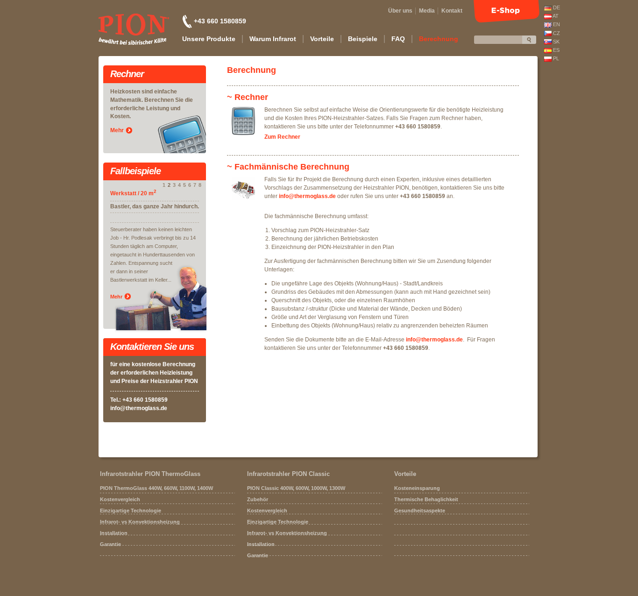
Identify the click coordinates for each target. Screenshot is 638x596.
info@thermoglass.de (138, 408)
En (556, 24)
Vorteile (405, 473)
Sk (556, 41)
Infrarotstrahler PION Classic (288, 473)
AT (555, 16)
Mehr (117, 130)
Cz (556, 33)
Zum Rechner (282, 137)
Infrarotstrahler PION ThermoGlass (150, 473)
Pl (555, 58)
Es (556, 50)
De (556, 7)
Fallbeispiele (135, 171)
